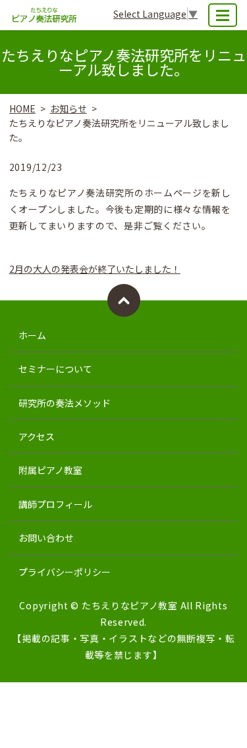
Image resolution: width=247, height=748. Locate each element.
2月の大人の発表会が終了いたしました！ (94, 268)
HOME (22, 108)
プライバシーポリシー (64, 571)
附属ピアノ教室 (50, 470)
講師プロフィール (55, 504)
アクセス (36, 436)
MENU (222, 15)
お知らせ (68, 108)
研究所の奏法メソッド (64, 402)
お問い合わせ (46, 537)
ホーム (32, 335)
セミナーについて (55, 368)
